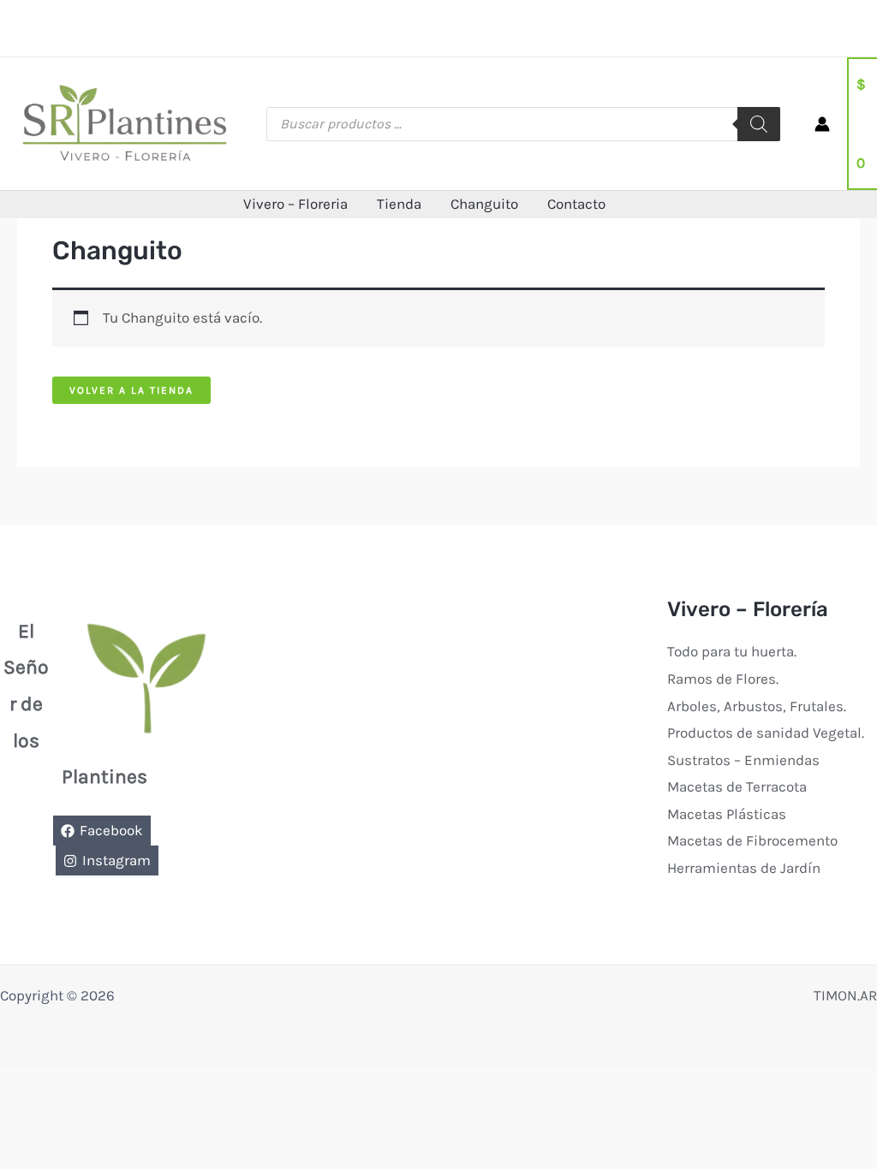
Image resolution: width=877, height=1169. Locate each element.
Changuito (484, 203)
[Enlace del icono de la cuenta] (822, 124)
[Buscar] (758, 124)
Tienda (399, 203)
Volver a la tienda (131, 390)
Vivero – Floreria (295, 203)
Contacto (576, 203)
